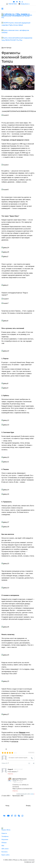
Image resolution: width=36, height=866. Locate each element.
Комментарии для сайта (25, 794)
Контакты (5, 852)
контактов (14, 741)
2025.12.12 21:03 (18, 782)
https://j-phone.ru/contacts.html (22, 788)
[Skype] (19, 2)
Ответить (10, 774)
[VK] (17, 2)
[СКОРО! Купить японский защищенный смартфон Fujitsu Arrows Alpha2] (18, 24)
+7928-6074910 (12, 4)
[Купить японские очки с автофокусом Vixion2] (18, 31)
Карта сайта (5, 855)
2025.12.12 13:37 (18, 769)
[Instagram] (15, 816)
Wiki (3, 845)
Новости (4, 833)
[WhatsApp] (22, 2)
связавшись (24, 739)
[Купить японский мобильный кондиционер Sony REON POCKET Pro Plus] (18, 39)
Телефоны (5, 836)
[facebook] (12, 816)
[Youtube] (14, 2)
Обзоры (4, 842)
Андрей (20, 780)
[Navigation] (2, 9)
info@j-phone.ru (25, 4)
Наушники (5, 839)
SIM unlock (5, 848)
